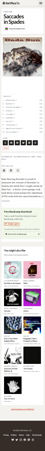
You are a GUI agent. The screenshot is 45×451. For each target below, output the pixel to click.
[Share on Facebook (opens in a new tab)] (11, 142)
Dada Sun (8, 12)
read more (6, 201)
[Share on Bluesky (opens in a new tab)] (23, 142)
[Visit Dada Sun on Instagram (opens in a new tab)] (17, 170)
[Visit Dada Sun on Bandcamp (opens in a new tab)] (4, 170)
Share (6, 148)
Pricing (6, 435)
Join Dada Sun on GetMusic (22, 409)
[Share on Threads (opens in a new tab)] (35, 142)
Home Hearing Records (17, 29)
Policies (14, 435)
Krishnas (9, 111)
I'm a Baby (9, 114)
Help (28, 435)
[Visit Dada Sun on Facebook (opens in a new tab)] (11, 170)
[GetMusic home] (11, 3)
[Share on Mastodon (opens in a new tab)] (29, 142)
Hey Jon (9, 121)
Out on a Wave (11, 132)
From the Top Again (13, 107)
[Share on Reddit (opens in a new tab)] (17, 142)
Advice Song (10, 100)
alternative (7, 156)
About (21, 435)
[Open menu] (40, 3)
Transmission (10, 125)
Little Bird (9, 118)
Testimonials (37, 435)
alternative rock (22, 156)
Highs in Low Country (13, 128)
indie (33, 156)
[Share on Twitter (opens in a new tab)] (5, 142)
